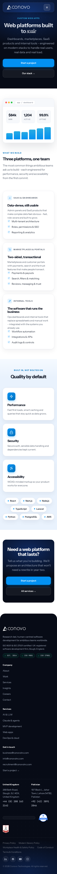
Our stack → (28, 73)
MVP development (12, 726)
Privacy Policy (9, 843)
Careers (7, 694)
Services (7, 682)
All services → (28, 591)
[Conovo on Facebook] (13, 859)
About (6, 670)
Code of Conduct (45, 847)
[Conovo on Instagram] (27, 859)
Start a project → (11, 770)
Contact (7, 699)
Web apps (8, 732)
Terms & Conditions (12, 852)
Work (5, 676)
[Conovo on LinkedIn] (6, 859)
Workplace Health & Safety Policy (18, 847)
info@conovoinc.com (13, 758)
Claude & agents (11, 720)
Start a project (28, 62)
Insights (7, 688)
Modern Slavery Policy (29, 843)
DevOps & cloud (11, 738)
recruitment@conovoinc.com (17, 764)
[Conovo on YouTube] (20, 859)
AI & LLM (7, 714)
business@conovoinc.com (16, 752)
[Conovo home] (18, 7)
